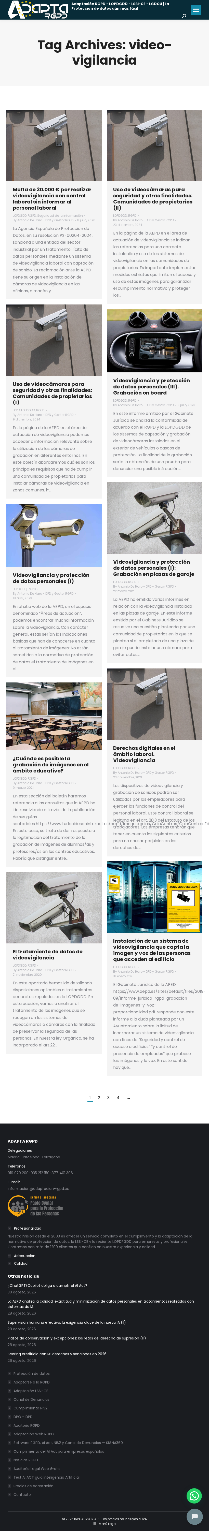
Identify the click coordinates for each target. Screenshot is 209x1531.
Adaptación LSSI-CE (31, 1390)
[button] (194, 1496)
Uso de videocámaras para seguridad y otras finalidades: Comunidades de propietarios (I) (52, 393)
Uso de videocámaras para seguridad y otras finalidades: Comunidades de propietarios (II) (152, 198)
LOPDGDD (20, 215)
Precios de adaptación (34, 1486)
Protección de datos (32, 1373)
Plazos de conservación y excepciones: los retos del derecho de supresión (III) (77, 1338)
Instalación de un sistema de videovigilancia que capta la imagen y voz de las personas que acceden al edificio (152, 950)
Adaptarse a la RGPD (32, 1382)
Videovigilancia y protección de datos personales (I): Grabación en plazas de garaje (153, 568)
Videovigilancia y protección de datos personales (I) (51, 578)
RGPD (32, 215)
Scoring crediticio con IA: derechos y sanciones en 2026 (57, 1354)
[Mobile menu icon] (196, 10)
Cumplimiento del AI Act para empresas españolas (59, 1451)
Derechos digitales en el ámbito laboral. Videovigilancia (144, 754)
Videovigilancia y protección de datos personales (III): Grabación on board (151, 386)
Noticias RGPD (26, 1460)
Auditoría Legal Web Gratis (37, 1468)
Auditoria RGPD (27, 1425)
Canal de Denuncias (31, 1399)
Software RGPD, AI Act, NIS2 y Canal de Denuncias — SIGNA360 (68, 1442)
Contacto (22, 1494)
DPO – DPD (23, 1416)
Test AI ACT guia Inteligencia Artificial (47, 1477)
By (43, 220)
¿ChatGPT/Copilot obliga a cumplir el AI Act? (47, 1285)
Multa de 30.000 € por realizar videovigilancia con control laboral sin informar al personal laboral (52, 198)
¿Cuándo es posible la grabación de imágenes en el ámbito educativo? (51, 764)
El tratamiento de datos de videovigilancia (48, 954)
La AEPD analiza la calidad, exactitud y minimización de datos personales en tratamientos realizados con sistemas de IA (101, 1304)
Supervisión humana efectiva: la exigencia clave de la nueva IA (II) (67, 1322)
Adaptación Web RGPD (34, 1434)
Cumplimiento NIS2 (30, 1408)
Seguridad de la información (60, 215)
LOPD (16, 410)
